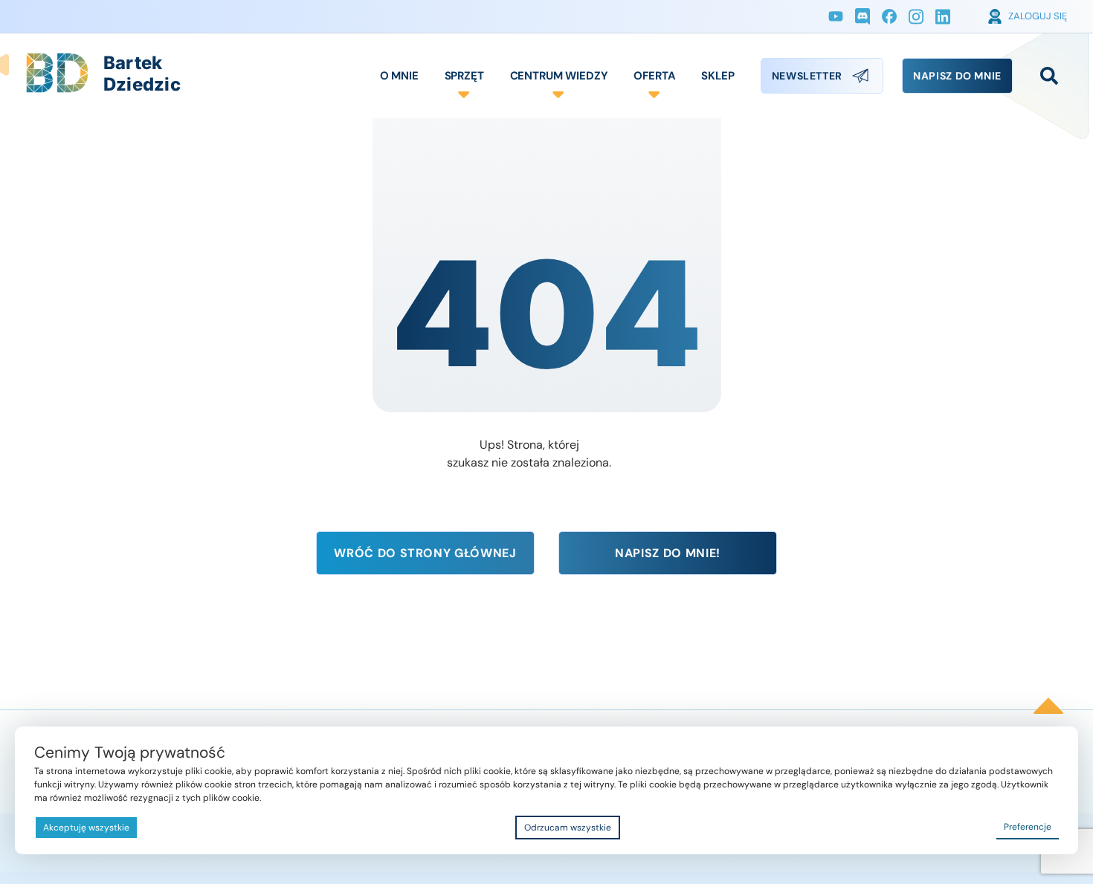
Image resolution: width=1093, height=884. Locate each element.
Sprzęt (464, 75)
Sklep (717, 75)
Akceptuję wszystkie (86, 827)
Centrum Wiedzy (559, 75)
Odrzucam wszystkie (567, 827)
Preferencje (1027, 827)
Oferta (654, 75)
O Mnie (399, 75)
